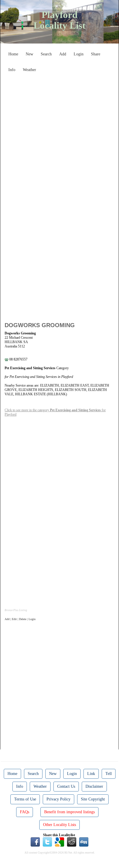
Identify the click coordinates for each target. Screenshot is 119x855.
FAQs (24, 812)
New (29, 54)
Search (46, 54)
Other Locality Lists (59, 825)
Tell (108, 773)
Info (11, 70)
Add (62, 54)
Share (95, 54)
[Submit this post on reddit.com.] (72, 842)
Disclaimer (94, 786)
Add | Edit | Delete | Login (20, 619)
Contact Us (66, 786)
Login (78, 54)
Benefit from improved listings (69, 812)
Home (13, 54)
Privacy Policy (58, 799)
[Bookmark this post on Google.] (59, 842)
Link (91, 773)
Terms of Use (25, 799)
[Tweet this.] (47, 842)
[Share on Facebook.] (35, 842)
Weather (29, 70)
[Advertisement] (59, 134)
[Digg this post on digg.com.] (84, 842)
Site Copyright (93, 799)
